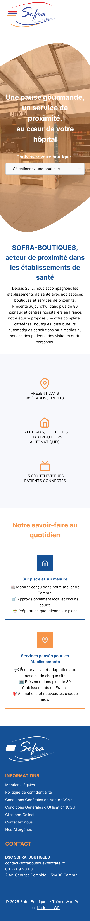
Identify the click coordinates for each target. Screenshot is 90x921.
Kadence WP (48, 907)
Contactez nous (19, 822)
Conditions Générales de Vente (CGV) (38, 800)
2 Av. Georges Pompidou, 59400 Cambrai (41, 875)
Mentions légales (20, 785)
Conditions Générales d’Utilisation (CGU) (41, 807)
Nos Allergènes (18, 829)
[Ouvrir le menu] (81, 17)
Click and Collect (20, 815)
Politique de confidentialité (28, 792)
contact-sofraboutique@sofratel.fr (35, 863)
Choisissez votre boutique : (45, 156)
